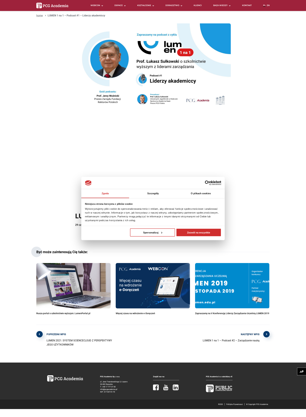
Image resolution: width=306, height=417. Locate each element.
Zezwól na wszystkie (198, 232)
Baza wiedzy (220, 6)
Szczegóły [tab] (153, 193)
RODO (220, 404)
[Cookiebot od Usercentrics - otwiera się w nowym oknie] (207, 183)
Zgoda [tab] (105, 193)
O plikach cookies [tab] (201, 193)
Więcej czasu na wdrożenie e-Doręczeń (135, 313)
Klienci (198, 6)
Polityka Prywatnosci (234, 404)
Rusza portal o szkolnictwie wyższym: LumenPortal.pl (63, 313)
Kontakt (247, 6)
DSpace (118, 6)
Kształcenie (144, 6)
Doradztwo (172, 6)
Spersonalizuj (150, 232)
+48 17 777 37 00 (109, 386)
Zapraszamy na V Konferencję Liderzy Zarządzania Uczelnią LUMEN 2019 (232, 313)
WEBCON (95, 6)
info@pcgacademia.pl (108, 389)
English (268, 7)
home (39, 15)
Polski (264, 7)
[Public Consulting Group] (219, 391)
